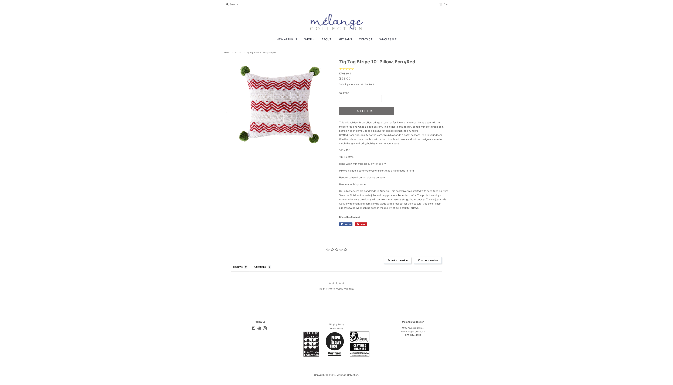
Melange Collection (347, 374)
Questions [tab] (260, 266)
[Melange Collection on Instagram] (265, 329)
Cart (446, 4)
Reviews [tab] (238, 266)
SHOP (308, 39)
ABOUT (326, 39)
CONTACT (365, 39)
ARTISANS (345, 39)
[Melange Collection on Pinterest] (259, 329)
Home (226, 52)
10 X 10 (238, 52)
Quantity (344, 92)
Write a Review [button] (429, 260)
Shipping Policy (336, 324)
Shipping (344, 84)
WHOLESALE (388, 39)
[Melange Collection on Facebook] (253, 329)
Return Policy (336, 328)
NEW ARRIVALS (287, 39)
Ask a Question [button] (399, 260)
